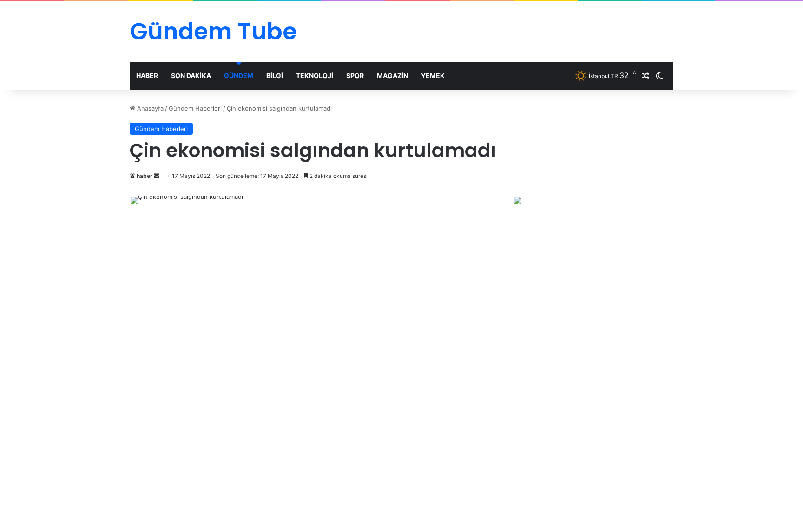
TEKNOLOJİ (314, 75)
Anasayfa (149, 108)
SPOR (355, 75)
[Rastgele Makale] (645, 75)
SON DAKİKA (191, 75)
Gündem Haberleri (195, 108)
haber (144, 175)
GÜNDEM (238, 75)
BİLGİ (274, 75)
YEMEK (433, 75)
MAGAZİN (392, 75)
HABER (147, 75)
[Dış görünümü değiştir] (659, 75)
